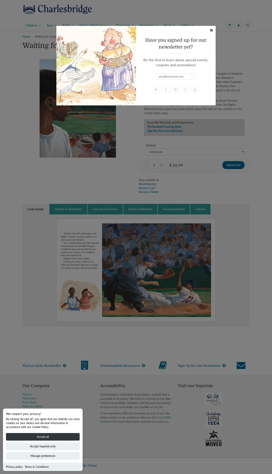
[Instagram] (185, 89)
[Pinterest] (175, 89)
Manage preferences (42, 455)
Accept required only (43, 446)
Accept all (43, 436)
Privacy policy (14, 466)
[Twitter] (156, 89)
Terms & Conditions (37, 466)
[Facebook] (166, 89)
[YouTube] (195, 89)
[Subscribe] (192, 77)
